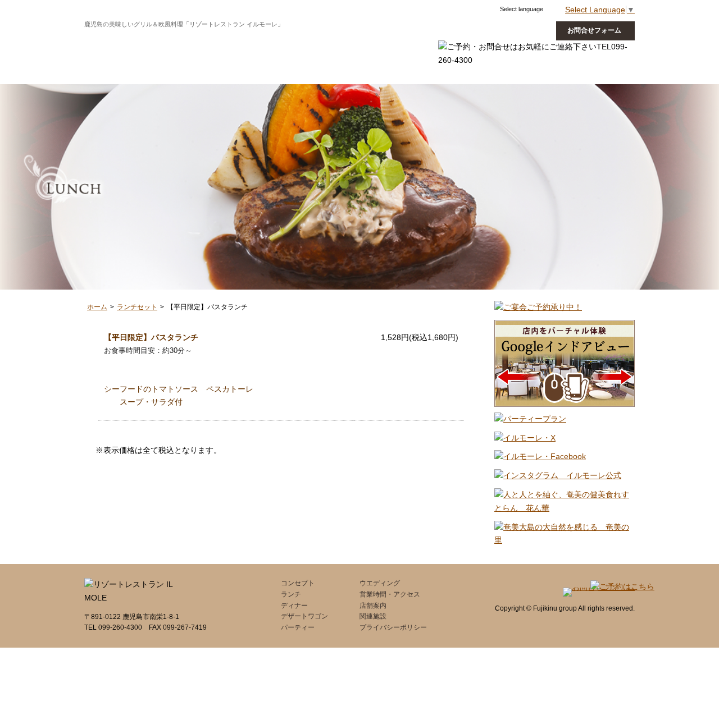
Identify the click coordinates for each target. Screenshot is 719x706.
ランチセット (137, 307)
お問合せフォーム (594, 30)
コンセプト (114, 41)
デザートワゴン (278, 41)
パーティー (298, 627)
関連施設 (373, 616)
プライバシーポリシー (393, 627)
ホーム (97, 307)
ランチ (166, 41)
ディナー (214, 41)
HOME (359, 41)
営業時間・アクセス (390, 594)
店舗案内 (373, 605)
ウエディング (432, 41)
